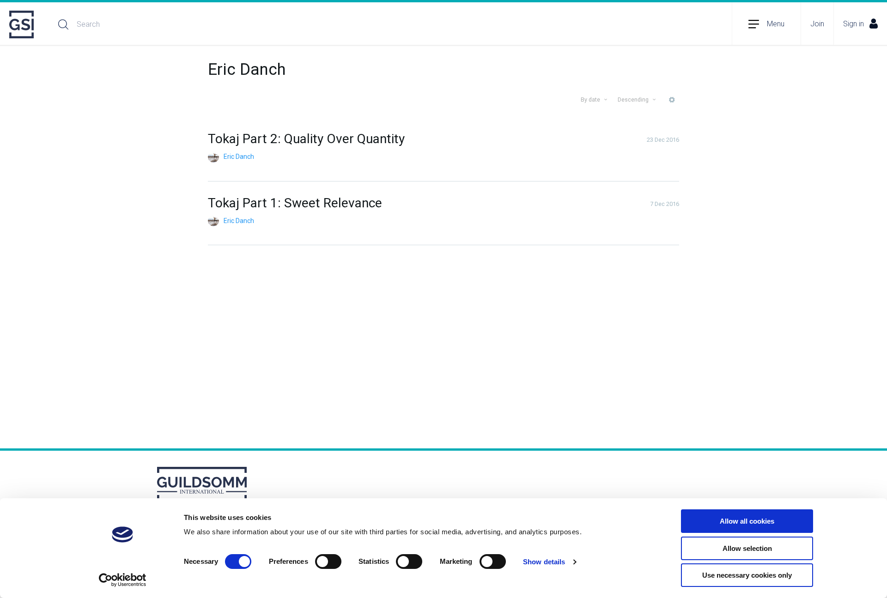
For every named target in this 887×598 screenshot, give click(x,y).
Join (817, 23)
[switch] (328, 561)
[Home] (22, 24)
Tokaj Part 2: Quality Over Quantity (306, 138)
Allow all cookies (747, 521)
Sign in (853, 23)
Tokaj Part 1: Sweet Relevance (295, 203)
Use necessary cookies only (747, 575)
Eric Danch (239, 156)
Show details (544, 562)
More (672, 103)
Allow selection (747, 548)
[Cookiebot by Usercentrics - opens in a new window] (122, 580)
